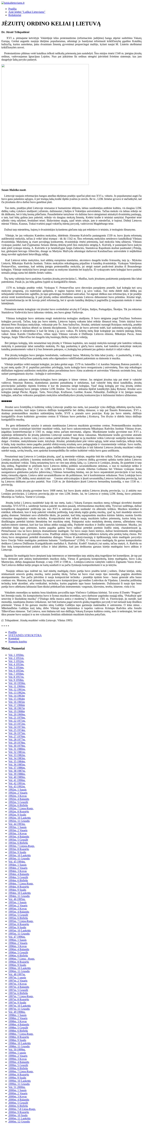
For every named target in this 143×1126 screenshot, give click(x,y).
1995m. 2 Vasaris (17, 905)
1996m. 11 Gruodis (19, 971)
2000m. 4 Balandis (18, 1099)
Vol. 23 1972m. (16, 723)
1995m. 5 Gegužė (18, 914)
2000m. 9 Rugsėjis (18, 1112)
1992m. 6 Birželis (18, 805)
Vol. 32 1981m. (16, 752)
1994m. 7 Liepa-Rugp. (20, 883)
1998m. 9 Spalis (17, 1040)
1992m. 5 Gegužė (18, 802)
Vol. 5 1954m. (16, 667)
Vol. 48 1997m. (16, 974)
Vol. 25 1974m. (16, 730)
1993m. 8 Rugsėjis (18, 849)
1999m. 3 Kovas (17, 1058)
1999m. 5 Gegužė (18, 1065)
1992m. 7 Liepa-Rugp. (20, 808)
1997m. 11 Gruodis (19, 1008)
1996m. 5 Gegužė (18, 952)
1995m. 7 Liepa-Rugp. (20, 921)
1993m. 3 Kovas (17, 833)
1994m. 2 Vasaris (17, 867)
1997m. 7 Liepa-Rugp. (20, 996)
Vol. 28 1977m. (16, 739)
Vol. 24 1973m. (16, 726)
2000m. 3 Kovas (17, 1096)
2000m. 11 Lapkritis (19, 1118)
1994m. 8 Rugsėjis (18, 886)
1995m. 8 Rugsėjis (18, 924)
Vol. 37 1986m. (16, 767)
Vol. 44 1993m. (16, 824)
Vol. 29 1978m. (16, 742)
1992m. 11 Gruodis (19, 820)
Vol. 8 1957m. (16, 676)
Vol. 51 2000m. (16, 1087)
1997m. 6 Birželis (18, 993)
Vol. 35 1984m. (16, 761)
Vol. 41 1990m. (16, 780)
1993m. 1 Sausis (17, 827)
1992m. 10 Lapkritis (19, 817)
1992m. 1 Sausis (17, 789)
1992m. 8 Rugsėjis (18, 811)
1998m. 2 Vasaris (17, 1018)
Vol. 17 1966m (16, 705)
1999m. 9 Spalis (17, 1077)
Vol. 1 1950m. (16, 654)
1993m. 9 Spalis (17, 852)
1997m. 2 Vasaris (17, 980)
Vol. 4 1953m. (16, 664)
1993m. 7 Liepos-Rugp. (21, 845)
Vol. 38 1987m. (16, 770)
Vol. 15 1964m (16, 698)
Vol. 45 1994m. (16, 861)
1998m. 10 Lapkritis (19, 1043)
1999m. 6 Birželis (18, 1068)
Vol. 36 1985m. (16, 764)
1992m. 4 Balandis (18, 799)
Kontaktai (13, 638)
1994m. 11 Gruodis (19, 896)
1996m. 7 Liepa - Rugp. (21, 958)
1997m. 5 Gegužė (18, 990)
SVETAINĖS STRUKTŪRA (25, 635)
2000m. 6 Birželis (18, 1105)
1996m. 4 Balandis (18, 949)
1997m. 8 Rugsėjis (18, 999)
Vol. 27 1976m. (16, 736)
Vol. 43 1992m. (16, 786)
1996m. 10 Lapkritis (19, 968)
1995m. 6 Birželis (18, 918)
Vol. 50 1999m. (16, 1049)
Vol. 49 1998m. (16, 1011)
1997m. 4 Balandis (18, 986)
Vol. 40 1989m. (16, 777)
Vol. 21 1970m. (16, 717)
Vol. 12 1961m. (16, 689)
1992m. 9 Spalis (17, 814)
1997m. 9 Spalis (17, 1002)
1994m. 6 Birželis (18, 880)
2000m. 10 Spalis (18, 1115)
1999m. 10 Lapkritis (19, 1080)
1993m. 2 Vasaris (17, 830)
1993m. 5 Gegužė (18, 839)
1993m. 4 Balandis (18, 836)
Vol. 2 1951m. (16, 658)
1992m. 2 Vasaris (17, 792)
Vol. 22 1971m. (16, 720)
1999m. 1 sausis (17, 1052)
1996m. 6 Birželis (18, 955)
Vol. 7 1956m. (16, 673)
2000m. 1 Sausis (17, 1090)
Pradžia (12, 8)
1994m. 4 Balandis (18, 874)
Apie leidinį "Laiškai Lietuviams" (26, 11)
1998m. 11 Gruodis (19, 1046)
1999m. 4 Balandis (18, 1062)
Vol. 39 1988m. (16, 773)
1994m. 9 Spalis (17, 889)
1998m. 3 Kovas (17, 1021)
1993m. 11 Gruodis (19, 858)
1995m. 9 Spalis (17, 927)
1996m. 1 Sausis (17, 939)
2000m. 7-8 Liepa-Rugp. (22, 1109)
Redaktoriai (14, 15)
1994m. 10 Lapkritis (19, 892)
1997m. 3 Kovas (17, 983)
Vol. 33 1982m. (16, 755)
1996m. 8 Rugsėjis (18, 961)
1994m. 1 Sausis (17, 864)
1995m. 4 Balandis (18, 911)
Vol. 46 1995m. (16, 899)
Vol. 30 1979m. (16, 745)
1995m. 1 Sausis (17, 902)
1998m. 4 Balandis (18, 1024)
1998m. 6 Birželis (18, 1030)
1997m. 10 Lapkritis (19, 1005)
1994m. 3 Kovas (17, 871)
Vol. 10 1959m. (16, 683)
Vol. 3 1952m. (16, 661)
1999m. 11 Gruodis (19, 1084)
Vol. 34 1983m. (16, 758)
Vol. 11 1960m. (16, 686)
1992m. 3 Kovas (17, 795)
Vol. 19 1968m (16, 711)
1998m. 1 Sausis (17, 1015)
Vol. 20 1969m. (16, 714)
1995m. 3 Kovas (17, 908)
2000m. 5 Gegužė (18, 1102)
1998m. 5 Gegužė (18, 1027)
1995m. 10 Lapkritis (19, 930)
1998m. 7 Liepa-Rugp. (20, 1033)
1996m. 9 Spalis (17, 965)
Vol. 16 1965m (16, 701)
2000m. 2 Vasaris (17, 1093)
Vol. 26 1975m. (16, 733)
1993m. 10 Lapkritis (19, 855)
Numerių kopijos (17, 641)
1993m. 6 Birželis (18, 842)
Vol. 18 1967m (16, 708)
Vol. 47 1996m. (16, 936)
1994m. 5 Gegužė (18, 877)
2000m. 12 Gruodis (19, 1121)
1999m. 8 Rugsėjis (18, 1074)
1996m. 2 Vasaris (17, 943)
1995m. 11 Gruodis (19, 933)
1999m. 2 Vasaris (17, 1055)
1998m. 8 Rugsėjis (18, 1037)
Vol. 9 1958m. (16, 680)
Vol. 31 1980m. (16, 748)
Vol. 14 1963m (16, 695)
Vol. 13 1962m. (16, 692)
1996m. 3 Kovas (17, 946)
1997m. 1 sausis (17, 977)
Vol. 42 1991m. (16, 783)
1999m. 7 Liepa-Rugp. (20, 1071)
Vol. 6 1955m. (16, 670)
